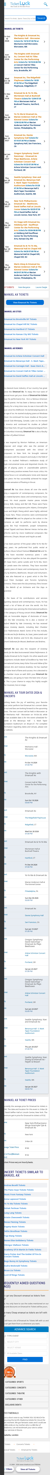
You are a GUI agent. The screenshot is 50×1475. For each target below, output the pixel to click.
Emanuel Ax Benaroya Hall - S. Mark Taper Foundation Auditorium (25, 361)
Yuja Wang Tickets (13, 1235)
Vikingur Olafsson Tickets (16, 1245)
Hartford (28, 858)
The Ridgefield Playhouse (35, 817)
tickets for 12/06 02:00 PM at (27, 121)
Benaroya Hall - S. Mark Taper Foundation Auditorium (34, 1030)
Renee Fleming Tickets (15, 1222)
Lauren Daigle (32, 287)
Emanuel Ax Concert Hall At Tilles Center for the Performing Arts (25, 371)
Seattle (28, 1040)
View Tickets (45, 42)
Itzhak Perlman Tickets (15, 1208)
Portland (28, 962)
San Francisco (30, 922)
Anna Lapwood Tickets (15, 1199)
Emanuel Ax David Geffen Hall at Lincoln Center (25, 376)
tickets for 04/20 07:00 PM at (27, 251)
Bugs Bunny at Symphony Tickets (20, 1261)
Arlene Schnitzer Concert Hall (35, 954)
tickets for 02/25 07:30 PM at (27, 208)
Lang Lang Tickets (13, 1212)
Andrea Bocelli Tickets (14, 1185)
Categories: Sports (14, 1382)
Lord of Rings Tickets (14, 1275)
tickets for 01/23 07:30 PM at (27, 161)
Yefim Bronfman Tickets (15, 1231)
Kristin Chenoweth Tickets (16, 1217)
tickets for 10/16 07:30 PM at (27, 41)
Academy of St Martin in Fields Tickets (22, 1249)
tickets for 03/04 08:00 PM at (27, 230)
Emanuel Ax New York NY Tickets (20, 339)
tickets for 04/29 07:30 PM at (27, 271)
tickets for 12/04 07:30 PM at (27, 100)
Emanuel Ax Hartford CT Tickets (19, 329)
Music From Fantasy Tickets (17, 1194)
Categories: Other (14, 1399)
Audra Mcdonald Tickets (15, 1265)
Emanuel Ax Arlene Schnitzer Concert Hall (24, 356)
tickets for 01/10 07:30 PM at (27, 141)
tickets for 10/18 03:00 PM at (27, 62)
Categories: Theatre (15, 1393)
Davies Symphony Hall (34, 915)
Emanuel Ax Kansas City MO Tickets (21, 334)
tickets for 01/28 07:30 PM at (27, 185)
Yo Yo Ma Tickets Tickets (16, 1203)
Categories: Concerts (15, 1387)
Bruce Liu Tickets (12, 1270)
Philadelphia (30, 891)
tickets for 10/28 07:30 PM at (27, 81)
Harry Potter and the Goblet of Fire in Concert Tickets (22, 1255)
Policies (37, 1464)
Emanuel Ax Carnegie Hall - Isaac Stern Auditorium (25, 366)
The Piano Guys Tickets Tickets (19, 1189)
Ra (44, 287)
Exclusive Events (13, 1405)
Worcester (29, 755)
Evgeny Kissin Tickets (14, 1226)
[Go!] (41, 18)
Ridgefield (29, 824)
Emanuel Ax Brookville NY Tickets (20, 319)
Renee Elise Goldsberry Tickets (18, 1240)
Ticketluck (20, 4)
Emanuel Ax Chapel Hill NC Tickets (20, 324)
